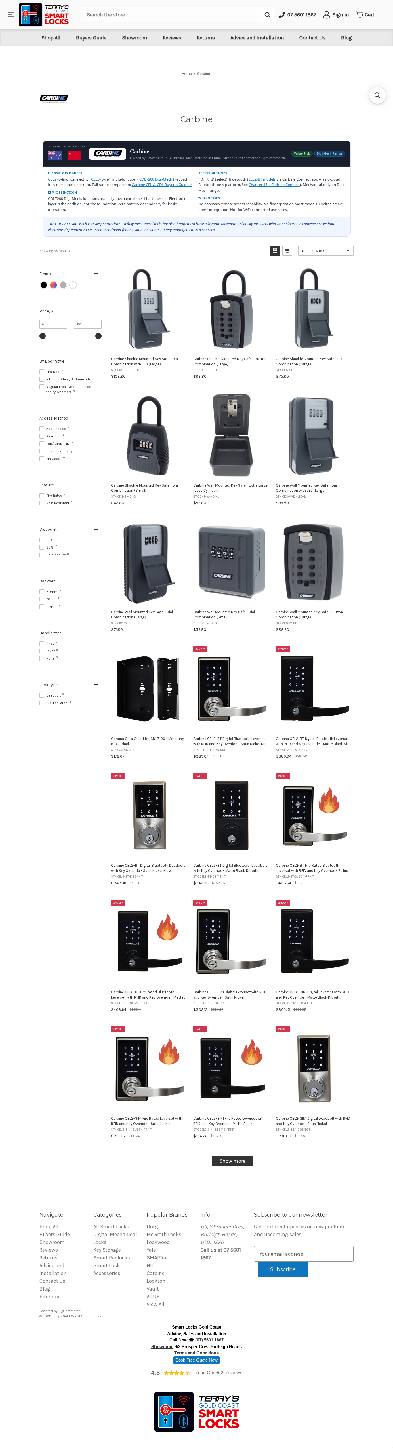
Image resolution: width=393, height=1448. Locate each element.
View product (148, 346)
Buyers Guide (91, 38)
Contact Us (312, 38)
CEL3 (95, 179)
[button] (275, 251)
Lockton (156, 1281)
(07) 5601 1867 (209, 1339)
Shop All (50, 38)
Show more (232, 1161)
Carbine (156, 1273)
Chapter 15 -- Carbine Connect (274, 184)
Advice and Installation (257, 38)
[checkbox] (44, 285)
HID (151, 1265)
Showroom (134, 38)
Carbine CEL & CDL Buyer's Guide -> (162, 184)
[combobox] (170, 14)
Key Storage (107, 1250)
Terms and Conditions (196, 1352)
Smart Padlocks (111, 1258)
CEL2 (52, 179)
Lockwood (158, 1242)
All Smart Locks (111, 1226)
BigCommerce (69, 1311)
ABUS (153, 1296)
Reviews (172, 38)
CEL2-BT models (262, 179)
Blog (346, 38)
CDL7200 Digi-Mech (155, 179)
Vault (153, 1289)
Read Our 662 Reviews (218, 1372)
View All (155, 1304)
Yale (151, 1250)
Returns (206, 38)
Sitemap (49, 1296)
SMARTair (157, 1258)
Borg (152, 1226)
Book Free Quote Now (196, 1360)
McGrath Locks (164, 1234)
